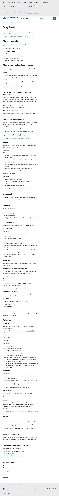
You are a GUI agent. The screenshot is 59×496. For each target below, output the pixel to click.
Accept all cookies (7, 12)
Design (7, 22)
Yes (6, 465)
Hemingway (7, 337)
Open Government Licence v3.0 (22, 489)
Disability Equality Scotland (13, 124)
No (6, 468)
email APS (17, 135)
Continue (5, 475)
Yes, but (7, 471)
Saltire (5, 451)
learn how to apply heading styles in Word (27, 249)
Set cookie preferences (32, 13)
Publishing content (13, 22)
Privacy (4, 484)
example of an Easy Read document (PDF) (16, 36)
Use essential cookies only (19, 12)
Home (4, 22)
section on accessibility (12, 110)
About (22, 484)
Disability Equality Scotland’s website (13, 456)
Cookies (18, 484)
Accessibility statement (11, 484)
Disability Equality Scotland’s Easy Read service (19, 138)
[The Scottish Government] (51, 488)
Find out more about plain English (11, 113)
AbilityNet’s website (9, 453)
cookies (8, 2)
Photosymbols (14, 147)
